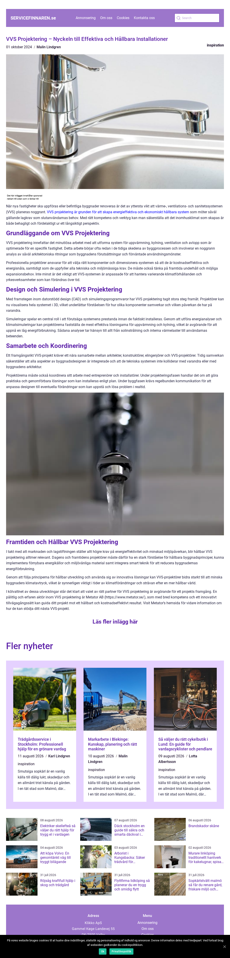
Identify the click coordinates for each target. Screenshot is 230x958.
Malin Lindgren (49, 47)
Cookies (123, 18)
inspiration (215, 45)
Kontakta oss (144, 18)
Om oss (106, 18)
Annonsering (86, 18)
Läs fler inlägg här (115, 621)
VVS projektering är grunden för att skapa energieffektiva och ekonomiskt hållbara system (118, 212)
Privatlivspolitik (121, 951)
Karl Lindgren (59, 756)
